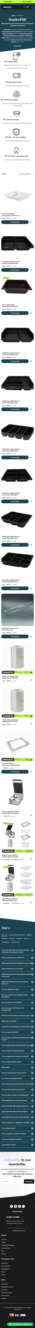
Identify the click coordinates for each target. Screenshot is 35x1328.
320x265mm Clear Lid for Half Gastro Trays (10, 629)
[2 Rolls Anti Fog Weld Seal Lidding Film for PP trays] (17, 658)
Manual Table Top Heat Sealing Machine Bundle (10, 856)
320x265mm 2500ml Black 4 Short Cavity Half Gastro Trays (11, 494)
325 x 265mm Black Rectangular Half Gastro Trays (10, 306)
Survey (3, 1272)
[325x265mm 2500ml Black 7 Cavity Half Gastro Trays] (17, 564)
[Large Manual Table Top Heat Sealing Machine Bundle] (17, 880)
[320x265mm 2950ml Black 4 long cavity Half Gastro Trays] (17, 431)
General (29, 935)
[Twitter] (15, 1206)
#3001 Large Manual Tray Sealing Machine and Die (10, 812)
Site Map (3, 1298)
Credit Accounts (5, 1248)
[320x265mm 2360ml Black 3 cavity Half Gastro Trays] (17, 382)
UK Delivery (5, 942)
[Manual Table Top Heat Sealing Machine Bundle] (17, 837)
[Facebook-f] (11, 1206)
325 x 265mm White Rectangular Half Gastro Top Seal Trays (11, 215)
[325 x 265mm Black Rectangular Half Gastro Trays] (17, 289)
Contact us (4, 1289)
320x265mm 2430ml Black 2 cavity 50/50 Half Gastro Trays (11, 263)
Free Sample (15, 222)
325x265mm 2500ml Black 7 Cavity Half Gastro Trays (11, 581)
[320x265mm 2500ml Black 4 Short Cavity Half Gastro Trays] (17, 477)
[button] (20, 1324)
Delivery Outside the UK (17, 935)
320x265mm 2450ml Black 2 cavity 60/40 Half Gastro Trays (11, 354)
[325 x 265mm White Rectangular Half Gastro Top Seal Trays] (17, 195)
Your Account (15, 942)
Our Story (4, 1239)
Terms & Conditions (6, 1292)
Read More (17, 46)
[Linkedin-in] (19, 1206)
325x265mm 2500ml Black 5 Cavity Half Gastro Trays (11, 537)
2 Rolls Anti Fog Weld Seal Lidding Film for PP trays (10, 677)
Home (13, 15)
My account (4, 1263)
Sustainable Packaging (7, 1245)
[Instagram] (23, 1206)
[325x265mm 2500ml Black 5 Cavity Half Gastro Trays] (17, 520)
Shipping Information (7, 1287)
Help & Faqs (4, 1284)
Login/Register (5, 1269)
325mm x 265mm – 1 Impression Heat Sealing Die (11, 764)
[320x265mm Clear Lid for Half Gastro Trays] (17, 610)
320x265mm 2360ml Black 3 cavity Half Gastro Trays (11, 402)
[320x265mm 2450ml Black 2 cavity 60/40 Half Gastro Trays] (17, 334)
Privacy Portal (5, 1295)
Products (19, 938)
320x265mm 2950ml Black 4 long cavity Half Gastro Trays (11, 450)
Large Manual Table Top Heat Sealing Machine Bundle (10, 900)
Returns (26, 938)
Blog (2, 1251)
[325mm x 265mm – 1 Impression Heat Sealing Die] (17, 745)
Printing (11, 938)
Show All (4, 935)
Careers (3, 1254)
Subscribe (29, 1181)
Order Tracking (5, 1266)
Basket (3, 1274)
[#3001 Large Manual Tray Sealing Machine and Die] (17, 793)
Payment (4, 938)
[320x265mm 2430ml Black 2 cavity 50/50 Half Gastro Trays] (17, 243)
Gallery (3, 1242)
